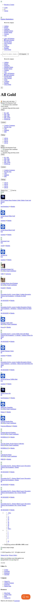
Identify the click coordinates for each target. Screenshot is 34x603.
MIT (5, 132)
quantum (3, 220)
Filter (2, 146)
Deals (5, 45)
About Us (7, 581)
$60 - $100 (7, 117)
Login (5, 7)
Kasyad (3, 327)
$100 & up (7, 119)
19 (8, 524)
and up (6, 138)
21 (8, 527)
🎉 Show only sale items (7, 101)
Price (2, 109)
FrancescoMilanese (6, 426)
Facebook (7, 571)
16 (8, 519)
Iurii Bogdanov (5, 206)
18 (8, 522)
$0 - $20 (6, 113)
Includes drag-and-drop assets (11, 108)
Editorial (6, 130)
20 (8, 525)
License (3, 122)
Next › (9, 528)
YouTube (6, 574)
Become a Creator (9, 4)
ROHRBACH (5, 437)
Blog (5, 596)
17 (8, 521)
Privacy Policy (13, 555)
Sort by (14, 190)
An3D (2, 245)
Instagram (7, 573)
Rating (3, 135)
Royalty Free (7, 127)
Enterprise (7, 584)
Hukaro (3, 412)
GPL (5, 128)
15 (8, 517)
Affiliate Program (9, 583)
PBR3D (3, 459)
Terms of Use (4, 555)
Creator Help (7, 594)
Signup (6, 11)
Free (5, 35)
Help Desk (7, 593)
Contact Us (7, 598)
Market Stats (7, 586)
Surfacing (8, 274)
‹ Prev (9, 513)
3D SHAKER (5, 300)
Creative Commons (9, 125)
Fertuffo (3, 288)
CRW (2, 274)
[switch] (15, 101)
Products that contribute (11, 104)
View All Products (9, 38)
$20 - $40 (7, 114)
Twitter (6, 569)
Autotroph (17, 601)
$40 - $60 (7, 116)
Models (13, 206)
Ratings (3, 179)
